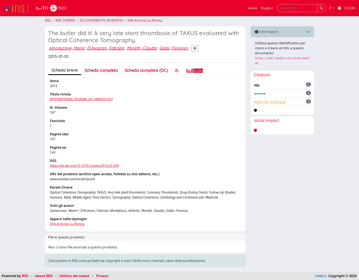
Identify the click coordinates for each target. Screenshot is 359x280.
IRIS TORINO (65, 20)
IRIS (48, 20)
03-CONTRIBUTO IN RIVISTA (101, 20)
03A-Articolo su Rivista (145, 20)
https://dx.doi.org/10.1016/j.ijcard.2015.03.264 (84, 165)
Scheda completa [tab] (101, 70)
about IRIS (44, 276)
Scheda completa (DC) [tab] (146, 70)
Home (252, 8)
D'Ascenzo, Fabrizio (105, 48)
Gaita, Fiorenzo (173, 48)
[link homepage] (15, 8)
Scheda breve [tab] (65, 70)
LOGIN (349, 8)
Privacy (102, 276)
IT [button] (330, 8)
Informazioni (268, 32)
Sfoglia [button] (266, 8)
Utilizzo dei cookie (74, 276)
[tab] (177, 70)
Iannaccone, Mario (66, 48)
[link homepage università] (51, 8)
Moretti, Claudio (142, 48)
